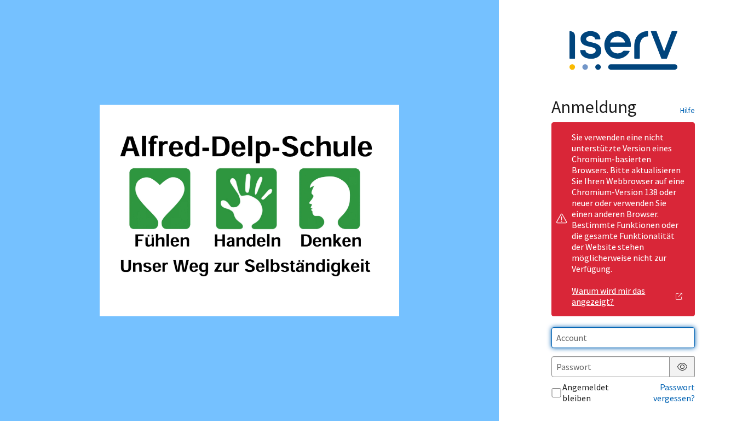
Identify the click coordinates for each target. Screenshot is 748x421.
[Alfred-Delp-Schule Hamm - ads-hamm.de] (249, 210)
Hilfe (687, 110)
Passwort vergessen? (674, 392)
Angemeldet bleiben (585, 392)
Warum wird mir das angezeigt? (608, 296)
